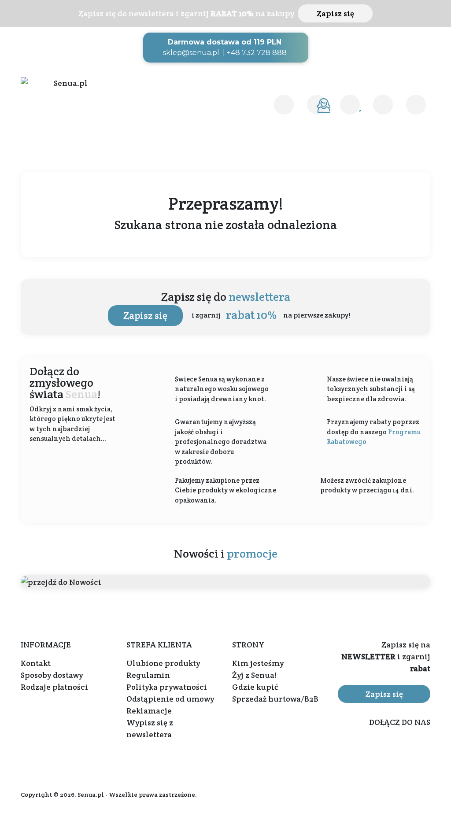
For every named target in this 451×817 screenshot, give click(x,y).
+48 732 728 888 (257, 52)
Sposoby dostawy (52, 675)
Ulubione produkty (163, 663)
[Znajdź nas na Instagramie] (422, 749)
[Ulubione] (350, 105)
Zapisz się (335, 13)
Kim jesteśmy (258, 663)
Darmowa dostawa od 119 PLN (224, 42)
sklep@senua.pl (191, 52)
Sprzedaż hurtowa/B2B (275, 699)
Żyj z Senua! (254, 675)
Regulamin (148, 675)
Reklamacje (149, 711)
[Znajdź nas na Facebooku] (399, 749)
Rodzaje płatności (54, 687)
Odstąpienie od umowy (170, 699)
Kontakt (36, 663)
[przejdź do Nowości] (225, 581)
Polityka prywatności (166, 687)
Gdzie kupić (255, 687)
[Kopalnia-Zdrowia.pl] (67, 83)
